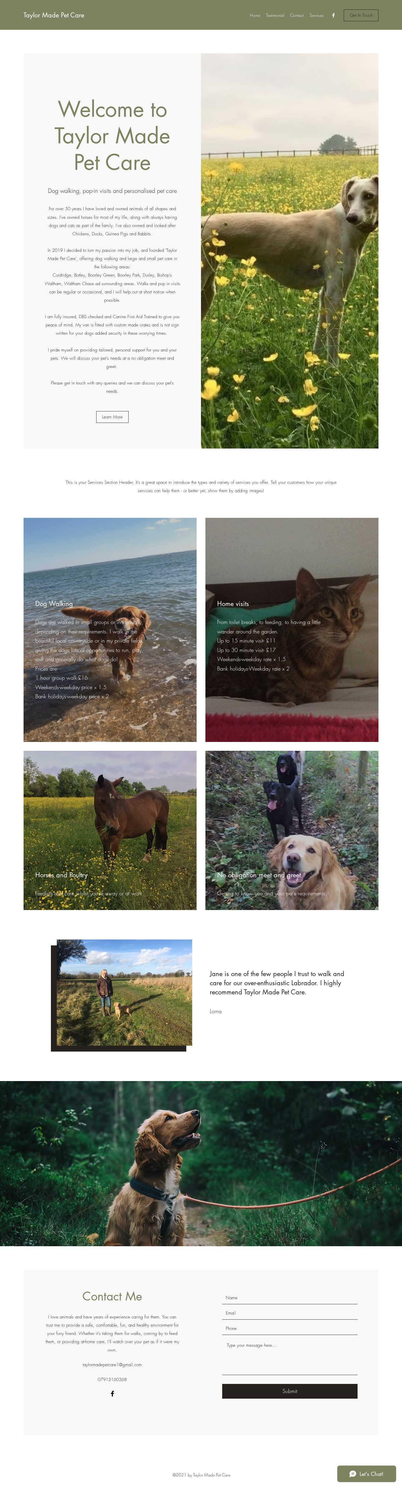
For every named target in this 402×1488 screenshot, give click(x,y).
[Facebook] (333, 15)
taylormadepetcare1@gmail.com (112, 1365)
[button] (361, 15)
